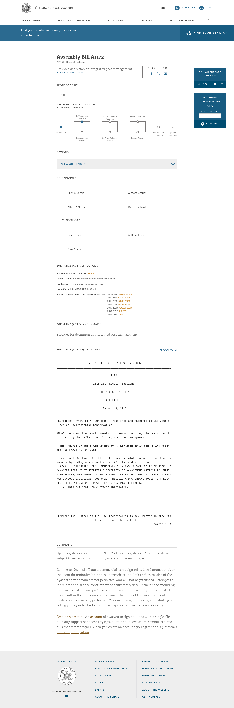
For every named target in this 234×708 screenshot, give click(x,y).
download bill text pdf (72, 73)
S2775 (128, 298)
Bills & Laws (116, 20)
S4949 (129, 294)
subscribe (213, 124)
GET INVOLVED (151, 697)
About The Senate (181, 20)
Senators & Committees (74, 20)
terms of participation (73, 632)
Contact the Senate (156, 662)
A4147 (122, 294)
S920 (129, 308)
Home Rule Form (153, 676)
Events (147, 20)
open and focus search (208, 21)
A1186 (121, 301)
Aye (205, 84)
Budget (100, 683)
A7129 (121, 298)
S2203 (90, 273)
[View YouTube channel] (163, 8)
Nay (221, 84)
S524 (127, 304)
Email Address (208, 112)
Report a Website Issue (158, 669)
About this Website (155, 690)
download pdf (170, 350)
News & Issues (30, 20)
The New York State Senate (53, 8)
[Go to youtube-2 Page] (67, 696)
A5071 (122, 314)
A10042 (123, 311)
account (96, 617)
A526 (121, 304)
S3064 (128, 301)
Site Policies (151, 683)
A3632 (122, 308)
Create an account (70, 617)
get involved (188, 8)
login (208, 8)
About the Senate (107, 697)
